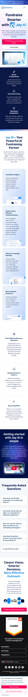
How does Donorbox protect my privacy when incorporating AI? (12, 538)
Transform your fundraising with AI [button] (14, 42)
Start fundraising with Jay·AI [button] (14, 609)
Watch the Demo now (17, 3)
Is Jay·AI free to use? (11, 549)
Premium (20, 156)
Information (5, 647)
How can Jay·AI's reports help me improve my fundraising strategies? (12, 526)
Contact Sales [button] (14, 47)
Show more (10, 684)
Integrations (5, 655)
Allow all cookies (14, 687)
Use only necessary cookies (14, 691)
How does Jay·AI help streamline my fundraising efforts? (12, 500)
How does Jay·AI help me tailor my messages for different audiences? (12, 513)
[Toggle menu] (24, 8)
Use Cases (4, 651)
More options (5, 695)
